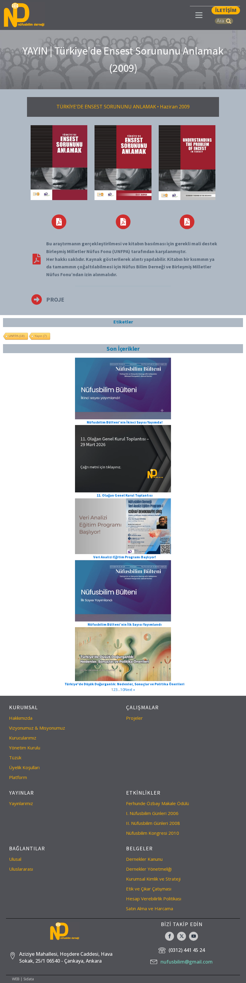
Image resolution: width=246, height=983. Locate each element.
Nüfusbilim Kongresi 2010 (152, 833)
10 (122, 689)
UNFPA (17, 336)
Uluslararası (21, 869)
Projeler (134, 718)
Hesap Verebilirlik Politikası (153, 899)
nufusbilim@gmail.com (186, 961)
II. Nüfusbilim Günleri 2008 (153, 823)
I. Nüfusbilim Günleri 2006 (152, 813)
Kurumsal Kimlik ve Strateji (153, 879)
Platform (18, 777)
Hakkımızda (20, 718)
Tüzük (15, 757)
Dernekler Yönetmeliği (149, 869)
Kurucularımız (22, 738)
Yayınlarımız (21, 803)
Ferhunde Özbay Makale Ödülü (157, 803)
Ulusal (15, 859)
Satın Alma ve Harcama (149, 908)
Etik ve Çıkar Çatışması (148, 889)
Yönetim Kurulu (24, 748)
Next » (129, 689)
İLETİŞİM (225, 10)
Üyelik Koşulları (24, 767)
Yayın (40, 336)
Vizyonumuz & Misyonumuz (37, 728)
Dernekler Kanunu (144, 859)
